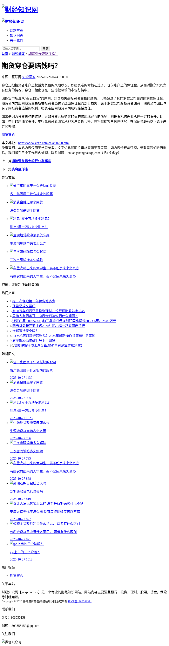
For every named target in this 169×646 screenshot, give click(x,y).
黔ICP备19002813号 (80, 601)
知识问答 (16, 35)
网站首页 (16, 30)
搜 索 (45, 48)
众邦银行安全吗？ (25, 331)
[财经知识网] (20, 9)
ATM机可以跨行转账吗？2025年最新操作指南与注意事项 (53, 336)
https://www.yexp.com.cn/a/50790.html (43, 143)
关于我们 (16, 40)
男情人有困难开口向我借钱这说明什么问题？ (45, 316)
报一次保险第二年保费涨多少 (33, 301)
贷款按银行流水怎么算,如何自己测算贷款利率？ (49, 345)
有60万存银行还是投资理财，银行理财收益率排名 (48, 311)
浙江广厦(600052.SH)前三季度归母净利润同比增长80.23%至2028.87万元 (64, 321)
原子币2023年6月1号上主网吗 (33, 340)
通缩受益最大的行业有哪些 (31, 161)
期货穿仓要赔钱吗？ (43, 54)
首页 (5, 54)
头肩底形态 (20, 169)
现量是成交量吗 (23, 306)
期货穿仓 (8, 134)
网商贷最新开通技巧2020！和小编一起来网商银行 (48, 326)
